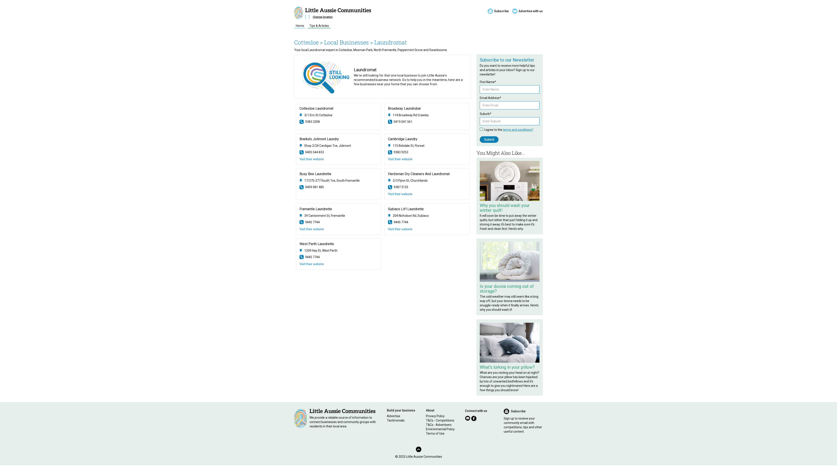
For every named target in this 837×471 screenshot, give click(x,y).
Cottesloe (306, 42)
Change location (323, 17)
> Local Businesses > (346, 42)
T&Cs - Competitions (440, 420)
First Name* (488, 82)
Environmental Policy (440, 429)
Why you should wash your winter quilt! (505, 208)
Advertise (393, 416)
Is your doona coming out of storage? (507, 289)
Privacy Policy (435, 416)
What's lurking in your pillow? (507, 367)
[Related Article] (509, 181)
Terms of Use (435, 433)
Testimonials (396, 420)
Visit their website (311, 159)
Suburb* (485, 114)
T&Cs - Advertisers (439, 425)
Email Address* (490, 98)
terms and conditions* (518, 129)
